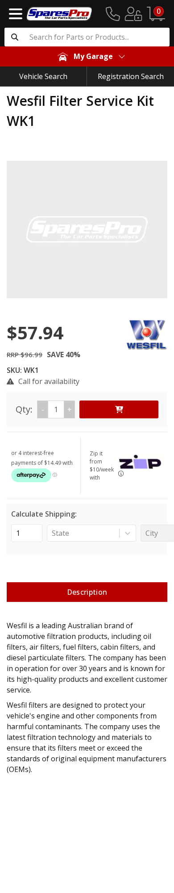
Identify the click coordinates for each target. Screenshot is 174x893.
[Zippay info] (121, 473)
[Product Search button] (14, 37)
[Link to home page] (59, 13)
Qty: (44, 409)
